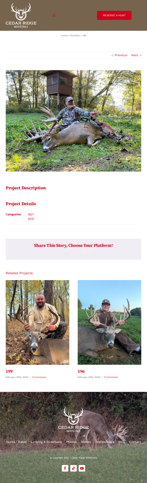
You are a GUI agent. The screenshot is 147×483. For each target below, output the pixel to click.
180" (31, 214)
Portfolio (75, 35)
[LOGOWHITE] (21, 4)
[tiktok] (73, 468)
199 (9, 371)
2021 (31, 219)
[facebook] (65, 468)
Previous (121, 55)
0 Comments (39, 377)
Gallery (37, 322)
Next (134, 55)
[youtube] (82, 468)
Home (64, 35)
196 (81, 371)
